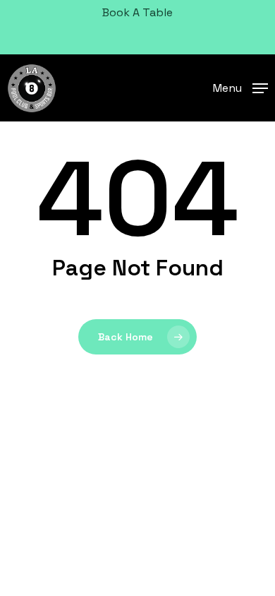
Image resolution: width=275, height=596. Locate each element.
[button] (240, 86)
